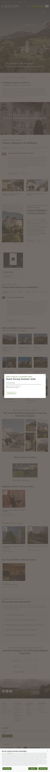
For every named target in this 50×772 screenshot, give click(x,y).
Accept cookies (43, 768)
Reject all (33, 768)
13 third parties (9, 753)
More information (7, 768)
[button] (47, 750)
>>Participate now (11, 393)
